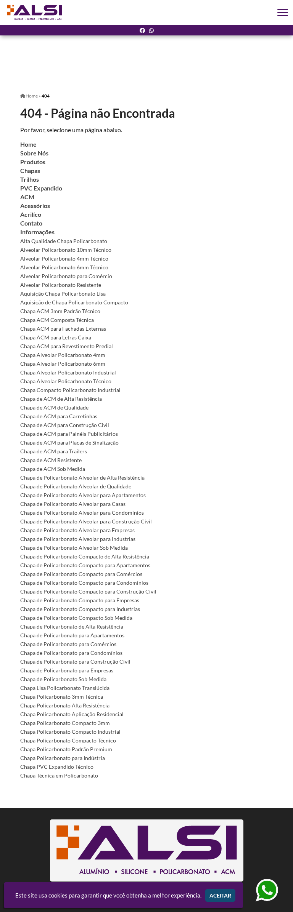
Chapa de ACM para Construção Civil (64, 425)
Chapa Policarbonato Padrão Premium (66, 749)
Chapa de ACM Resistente (51, 460)
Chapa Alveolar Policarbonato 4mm (62, 355)
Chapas (30, 170)
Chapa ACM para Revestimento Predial (66, 346)
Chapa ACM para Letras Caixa (55, 337)
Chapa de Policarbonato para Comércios (68, 644)
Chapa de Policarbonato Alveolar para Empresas (77, 530)
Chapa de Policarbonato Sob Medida (63, 679)
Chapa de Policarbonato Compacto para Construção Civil (88, 591)
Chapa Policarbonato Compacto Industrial (70, 731)
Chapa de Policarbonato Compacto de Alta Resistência (84, 556)
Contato (31, 223)
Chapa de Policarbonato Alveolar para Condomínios (82, 512)
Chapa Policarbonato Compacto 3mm (65, 723)
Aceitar (220, 895)
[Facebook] (142, 30)
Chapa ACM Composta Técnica (57, 320)
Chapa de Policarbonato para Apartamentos (72, 635)
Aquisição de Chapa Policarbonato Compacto (74, 302)
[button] (282, 12)
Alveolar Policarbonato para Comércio (66, 276)
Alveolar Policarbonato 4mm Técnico (64, 258)
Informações (37, 231)
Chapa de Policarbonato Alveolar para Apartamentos (83, 495)
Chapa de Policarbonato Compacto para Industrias (80, 609)
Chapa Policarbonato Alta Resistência (64, 705)
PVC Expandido (41, 188)
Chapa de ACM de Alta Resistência (61, 398)
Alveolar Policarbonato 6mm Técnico (64, 267)
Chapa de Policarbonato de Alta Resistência (71, 626)
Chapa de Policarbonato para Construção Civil (75, 661)
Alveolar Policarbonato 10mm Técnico (65, 249)
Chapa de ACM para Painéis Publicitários (69, 433)
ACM (27, 196)
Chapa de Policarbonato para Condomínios (71, 653)
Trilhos (29, 179)
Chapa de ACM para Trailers (53, 451)
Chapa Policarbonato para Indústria (62, 758)
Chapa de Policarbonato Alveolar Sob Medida (74, 547)
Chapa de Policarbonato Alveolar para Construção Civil (86, 521)
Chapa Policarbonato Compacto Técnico (68, 740)
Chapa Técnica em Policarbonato (59, 775)
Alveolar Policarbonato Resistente (60, 285)
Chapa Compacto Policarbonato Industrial (70, 390)
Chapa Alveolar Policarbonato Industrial (68, 372)
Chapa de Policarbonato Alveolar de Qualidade (75, 486)
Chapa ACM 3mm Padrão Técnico (60, 311)
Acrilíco (30, 214)
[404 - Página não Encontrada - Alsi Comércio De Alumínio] (34, 12)
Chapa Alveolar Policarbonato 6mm (62, 363)
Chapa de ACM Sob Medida (52, 469)
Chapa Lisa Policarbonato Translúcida (64, 688)
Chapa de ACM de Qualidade (54, 407)
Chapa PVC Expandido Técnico (56, 766)
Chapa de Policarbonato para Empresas (66, 670)
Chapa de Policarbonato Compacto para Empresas (79, 600)
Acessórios (35, 205)
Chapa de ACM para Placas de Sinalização (69, 442)
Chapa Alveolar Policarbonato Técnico (65, 381)
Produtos (32, 161)
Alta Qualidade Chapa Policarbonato (63, 241)
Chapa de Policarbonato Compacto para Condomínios (84, 582)
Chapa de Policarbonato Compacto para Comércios (81, 574)
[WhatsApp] (151, 30)
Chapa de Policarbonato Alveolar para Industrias (77, 539)
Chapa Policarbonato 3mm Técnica (61, 696)
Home (28, 144)
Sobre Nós (34, 153)
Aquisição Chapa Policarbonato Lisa (63, 293)
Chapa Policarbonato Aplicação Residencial (72, 714)
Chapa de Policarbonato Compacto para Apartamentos (85, 565)
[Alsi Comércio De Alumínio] (146, 850)
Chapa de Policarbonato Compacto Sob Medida (76, 617)
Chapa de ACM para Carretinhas (58, 416)
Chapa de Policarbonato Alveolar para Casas (73, 504)
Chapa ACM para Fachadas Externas (63, 328)
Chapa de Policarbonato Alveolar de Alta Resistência (82, 477)
